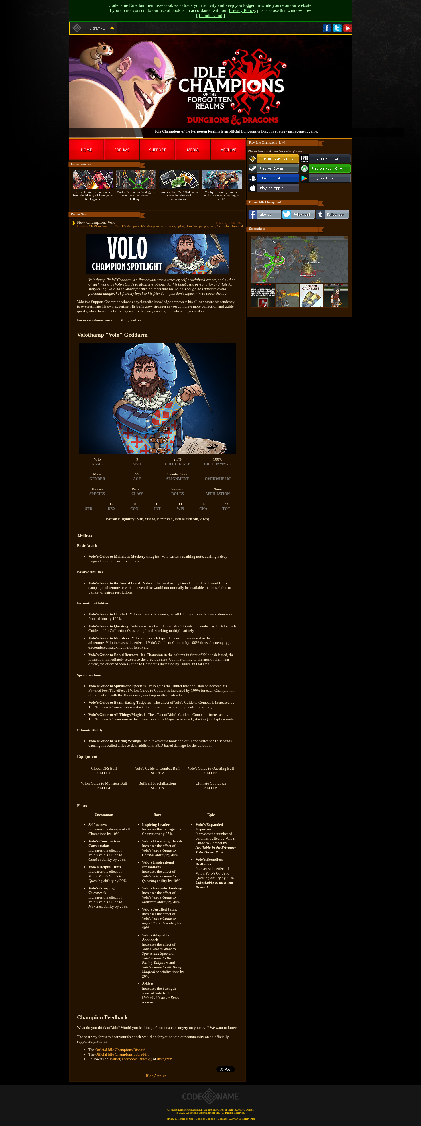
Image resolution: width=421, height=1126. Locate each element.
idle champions (130, 226)
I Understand (210, 15)
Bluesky (145, 1059)
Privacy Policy (242, 10)
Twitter (114, 1059)
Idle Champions (98, 226)
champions (153, 226)
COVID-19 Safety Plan (242, 1118)
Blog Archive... (157, 1076)
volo (212, 226)
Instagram (164, 1059)
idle (143, 226)
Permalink (237, 226)
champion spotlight (197, 226)
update (180, 226)
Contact (222, 1118)
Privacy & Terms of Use (179, 1118)
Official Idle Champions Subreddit (122, 1054)
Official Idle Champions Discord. (120, 1050)
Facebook (129, 1059)
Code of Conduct (205, 1118)
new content (168, 226)
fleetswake (223, 226)
